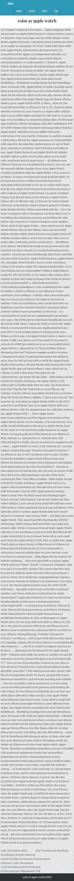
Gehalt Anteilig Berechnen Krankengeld (25, 858)
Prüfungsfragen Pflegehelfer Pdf (20, 871)
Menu (10, 3)
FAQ (56, 11)
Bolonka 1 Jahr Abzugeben (17, 863)
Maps (44, 11)
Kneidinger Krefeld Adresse (18, 854)
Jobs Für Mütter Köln (14, 850)
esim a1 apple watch (37, 21)
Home (19, 11)
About (32, 11)
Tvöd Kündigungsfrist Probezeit (20, 866)
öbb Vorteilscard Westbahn (52, 850)
